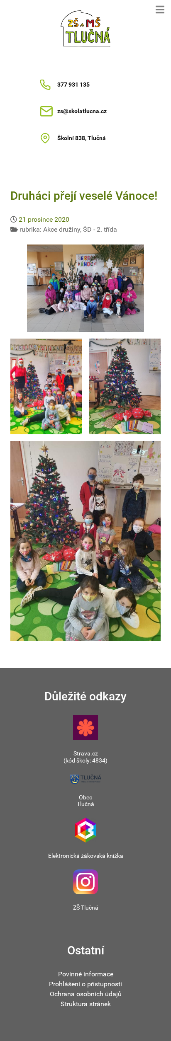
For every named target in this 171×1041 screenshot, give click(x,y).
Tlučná (85, 804)
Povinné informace (85, 974)
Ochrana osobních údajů (86, 994)
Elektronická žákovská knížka (85, 855)
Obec (85, 797)
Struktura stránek (86, 1004)
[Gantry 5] (85, 28)
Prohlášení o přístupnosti (85, 984)
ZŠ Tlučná (85, 907)
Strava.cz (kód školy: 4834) (85, 757)
